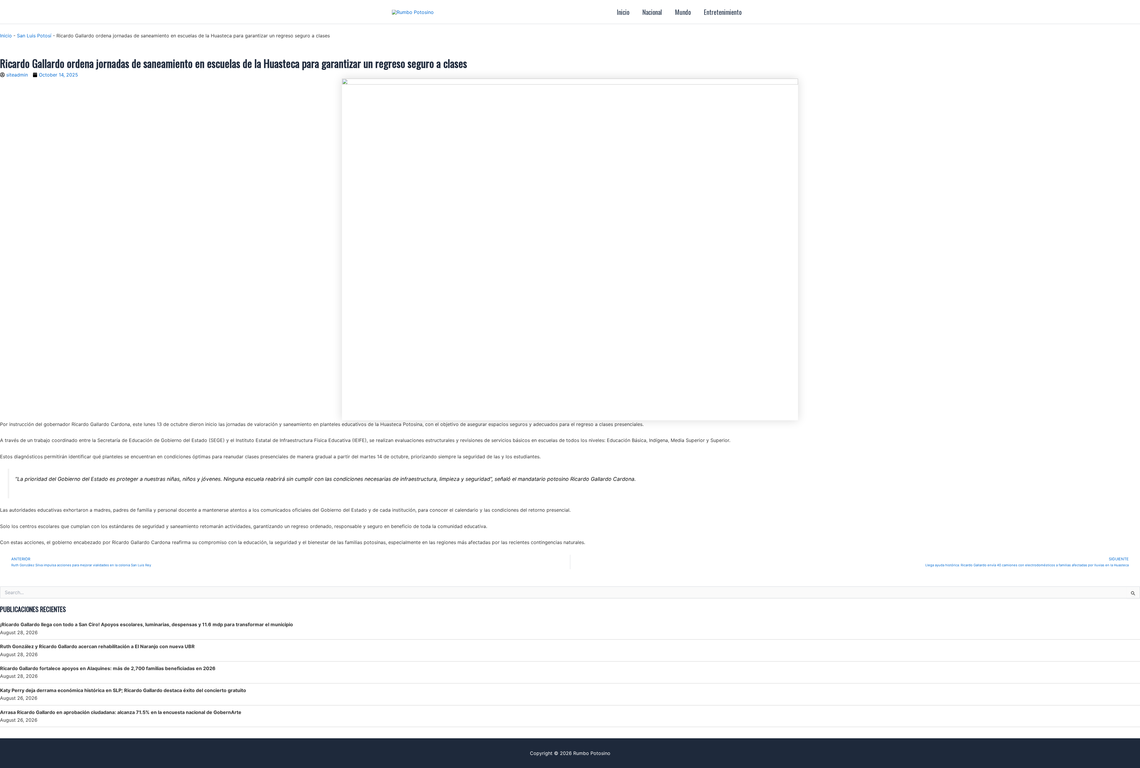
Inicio (623, 12)
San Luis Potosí (34, 36)
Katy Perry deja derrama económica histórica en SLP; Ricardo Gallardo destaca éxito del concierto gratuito (123, 690)
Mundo (683, 12)
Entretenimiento (723, 12)
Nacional (652, 12)
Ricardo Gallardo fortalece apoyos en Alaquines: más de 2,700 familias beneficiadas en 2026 (108, 668)
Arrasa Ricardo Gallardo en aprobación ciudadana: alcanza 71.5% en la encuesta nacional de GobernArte (120, 712)
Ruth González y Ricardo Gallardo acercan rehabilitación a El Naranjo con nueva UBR (97, 646)
